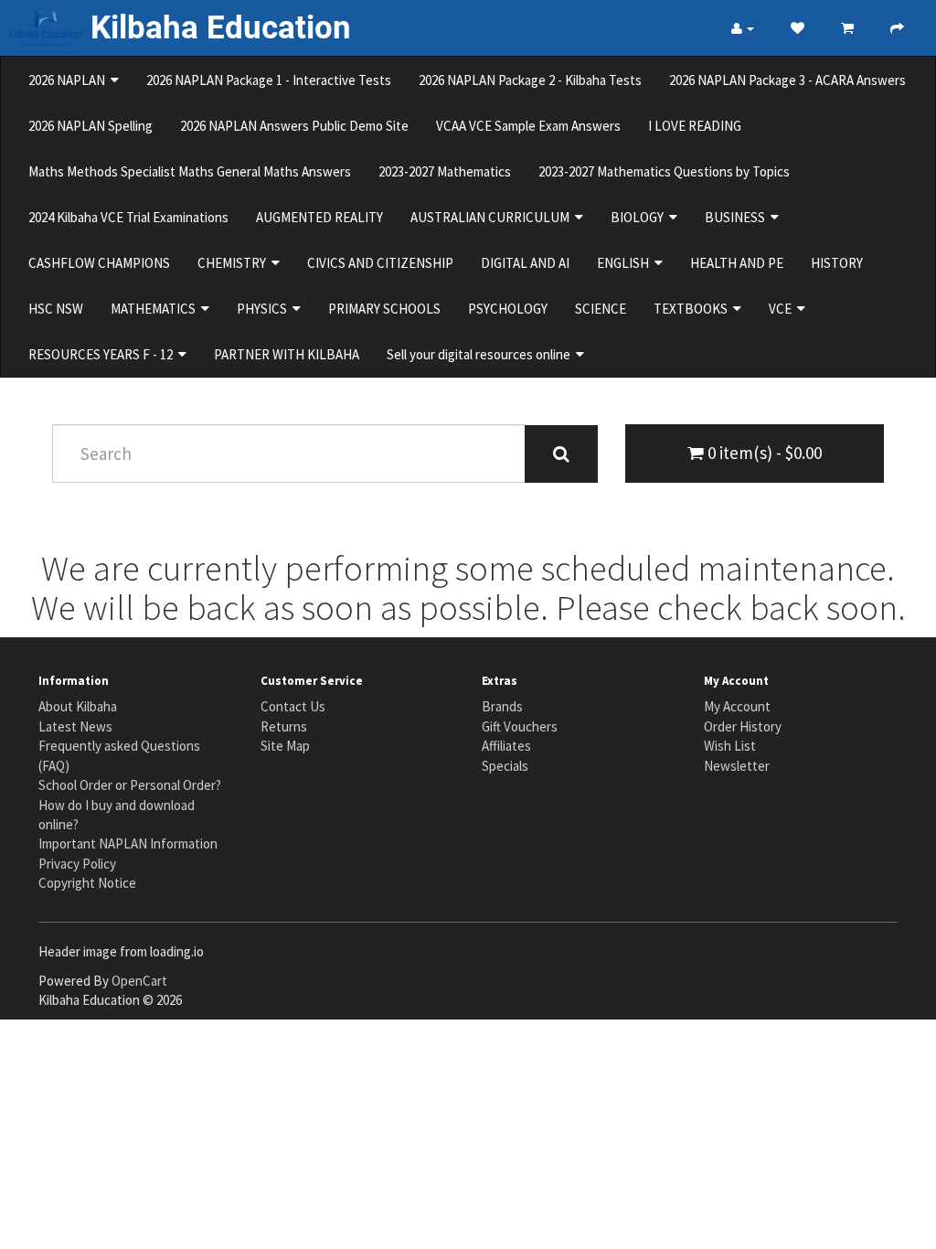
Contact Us (293, 706)
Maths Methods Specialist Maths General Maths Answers (189, 171)
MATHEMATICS (156, 308)
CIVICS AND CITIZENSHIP (380, 263)
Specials (505, 765)
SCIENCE (600, 308)
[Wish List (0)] (797, 28)
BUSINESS (738, 217)
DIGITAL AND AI (525, 263)
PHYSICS (264, 308)
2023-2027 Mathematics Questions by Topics (664, 171)
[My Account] (742, 28)
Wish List (730, 745)
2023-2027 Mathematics (444, 171)
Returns (284, 726)
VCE (783, 308)
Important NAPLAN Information (128, 843)
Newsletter (737, 765)
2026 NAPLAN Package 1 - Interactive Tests (268, 80)
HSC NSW (55, 308)
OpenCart (139, 980)
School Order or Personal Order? (129, 785)
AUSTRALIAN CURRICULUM (492, 217)
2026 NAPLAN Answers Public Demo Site (294, 125)
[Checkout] (897, 28)
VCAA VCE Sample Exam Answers (528, 125)
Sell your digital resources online (481, 354)
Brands (502, 706)
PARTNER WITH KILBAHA (286, 354)
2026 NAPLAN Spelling (90, 125)
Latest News (75, 726)
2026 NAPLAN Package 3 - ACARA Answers (787, 80)
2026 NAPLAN (69, 80)
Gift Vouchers (520, 726)
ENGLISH (625, 263)
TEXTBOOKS (693, 308)
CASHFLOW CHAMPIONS (99, 263)
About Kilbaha (77, 706)
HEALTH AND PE (736, 263)
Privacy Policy (77, 863)
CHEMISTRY (234, 263)
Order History (743, 726)
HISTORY (837, 263)
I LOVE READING (694, 125)
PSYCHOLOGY (508, 308)
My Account (737, 706)
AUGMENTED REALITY (319, 217)
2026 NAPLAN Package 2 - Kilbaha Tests (530, 80)
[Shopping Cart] (847, 28)
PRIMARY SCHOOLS (384, 308)
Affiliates (506, 745)
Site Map (285, 745)
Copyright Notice (87, 882)
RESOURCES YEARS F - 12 (103, 354)
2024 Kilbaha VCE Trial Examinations (128, 217)
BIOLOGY (640, 217)
